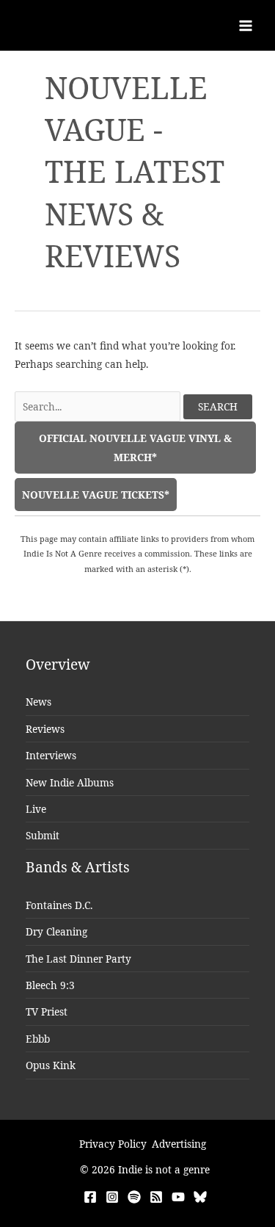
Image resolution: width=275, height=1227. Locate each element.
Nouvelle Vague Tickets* (95, 495)
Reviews (45, 729)
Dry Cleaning (56, 931)
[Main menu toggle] (246, 25)
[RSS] (156, 1197)
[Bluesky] (200, 1197)
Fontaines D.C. (59, 905)
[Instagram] (112, 1197)
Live (36, 809)
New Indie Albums (70, 782)
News (38, 702)
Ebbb (38, 1039)
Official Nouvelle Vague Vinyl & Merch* (135, 447)
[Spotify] (134, 1197)
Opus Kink (51, 1065)
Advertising (179, 1144)
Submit (42, 835)
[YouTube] (178, 1197)
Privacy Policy (113, 1144)
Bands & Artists (78, 867)
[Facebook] (90, 1197)
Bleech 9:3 (50, 985)
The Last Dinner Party (78, 959)
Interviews (51, 755)
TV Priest (46, 1011)
